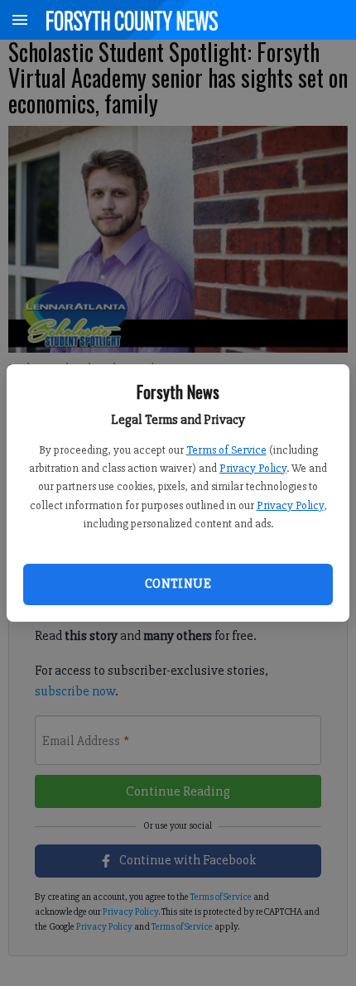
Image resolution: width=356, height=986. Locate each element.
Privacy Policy (252, 468)
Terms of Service (226, 450)
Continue (178, 583)
